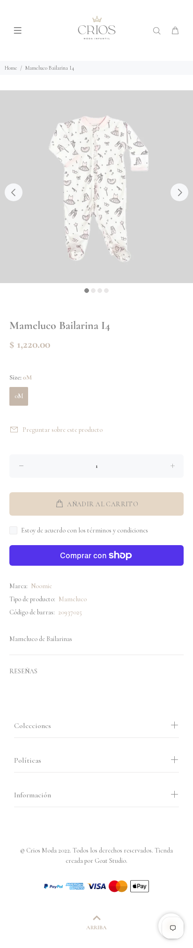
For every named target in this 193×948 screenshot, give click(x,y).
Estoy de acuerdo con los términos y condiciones (84, 530)
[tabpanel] (96, 186)
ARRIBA (96, 927)
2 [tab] (93, 290)
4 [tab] (106, 290)
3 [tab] (99, 290)
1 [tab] (86, 290)
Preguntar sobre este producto (62, 430)
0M (19, 396)
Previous (13, 192)
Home (11, 68)
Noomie (41, 586)
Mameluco (73, 599)
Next (179, 192)
